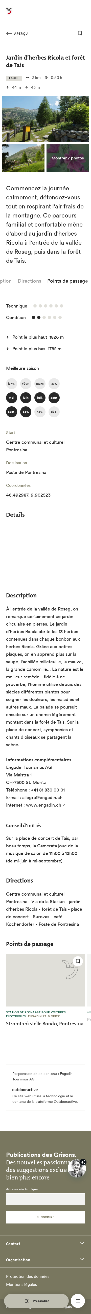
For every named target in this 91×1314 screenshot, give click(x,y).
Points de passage (67, 281)
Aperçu (20, 33)
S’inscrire (46, 1217)
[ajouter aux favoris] (80, 33)
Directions (29, 281)
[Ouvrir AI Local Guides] (77, 1168)
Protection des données (27, 1276)
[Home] (9, 14)
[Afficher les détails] (83, 1162)
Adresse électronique (22, 1189)
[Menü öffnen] (78, 1301)
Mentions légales (21, 1284)
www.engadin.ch (43, 805)
